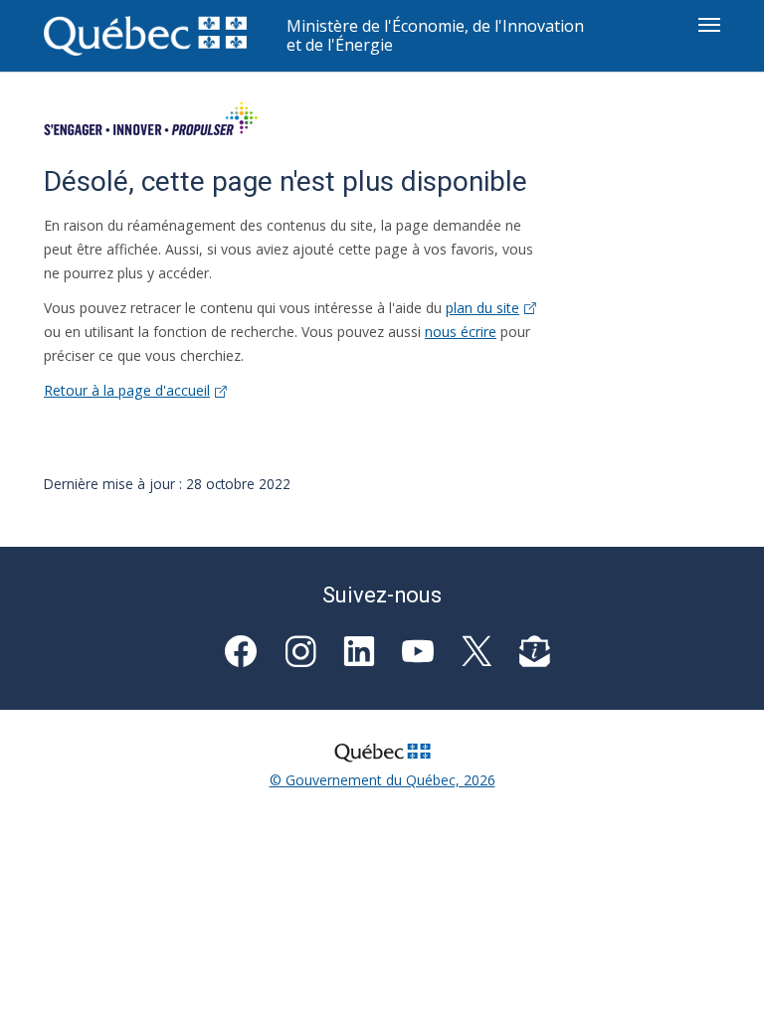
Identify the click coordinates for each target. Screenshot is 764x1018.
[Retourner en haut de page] (720, 974)
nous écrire (460, 331)
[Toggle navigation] (709, 25)
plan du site (482, 307)
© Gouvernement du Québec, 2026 (382, 779)
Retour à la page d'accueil (127, 390)
